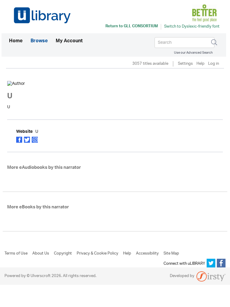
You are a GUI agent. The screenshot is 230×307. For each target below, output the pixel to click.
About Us (40, 253)
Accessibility (147, 253)
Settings (185, 64)
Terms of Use (16, 253)
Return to (131, 27)
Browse (39, 41)
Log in (213, 64)
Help (200, 64)
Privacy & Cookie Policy (97, 253)
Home (15, 41)
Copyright (63, 253)
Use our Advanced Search (193, 52)
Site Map (171, 253)
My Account (69, 41)
